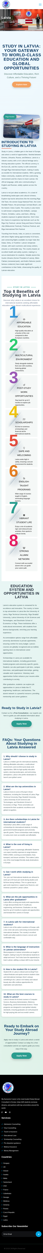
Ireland (5, 1171)
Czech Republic (9, 1212)
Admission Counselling (12, 1124)
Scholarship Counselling (12, 1139)
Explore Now (21, 85)
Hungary (6, 1163)
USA (5, 1186)
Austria (5, 1174)
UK (4, 1167)
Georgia (6, 1197)
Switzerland (7, 1182)
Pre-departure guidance (12, 1143)
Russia (5, 1208)
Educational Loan (10, 1135)
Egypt (5, 1216)
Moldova (6, 1201)
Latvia (5, 1220)
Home (4, 22)
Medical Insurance (10, 1147)
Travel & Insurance (10, 1132)
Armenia (6, 1205)
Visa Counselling (10, 1128)
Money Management (11, 1151)
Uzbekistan (7, 1193)
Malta (5, 1178)
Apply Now (21, 724)
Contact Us (33, 1248)
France (5, 1190)
